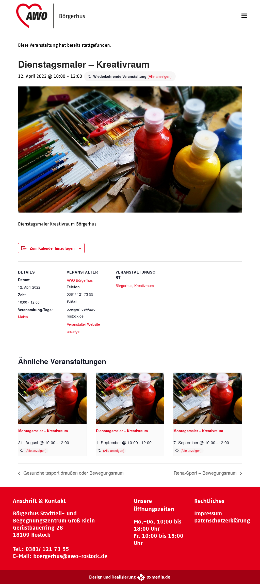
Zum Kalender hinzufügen (52, 248)
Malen (23, 316)
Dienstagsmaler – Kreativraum (122, 430)
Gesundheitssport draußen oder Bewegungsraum (73, 472)
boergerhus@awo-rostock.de (70, 556)
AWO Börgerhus (80, 280)
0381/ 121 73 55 (47, 549)
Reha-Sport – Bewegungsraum (206, 472)
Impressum (208, 513)
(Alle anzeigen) (160, 76)
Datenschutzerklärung (222, 520)
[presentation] (52, 398)
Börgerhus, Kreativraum (135, 285)
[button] (244, 16)
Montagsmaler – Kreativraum (43, 430)
